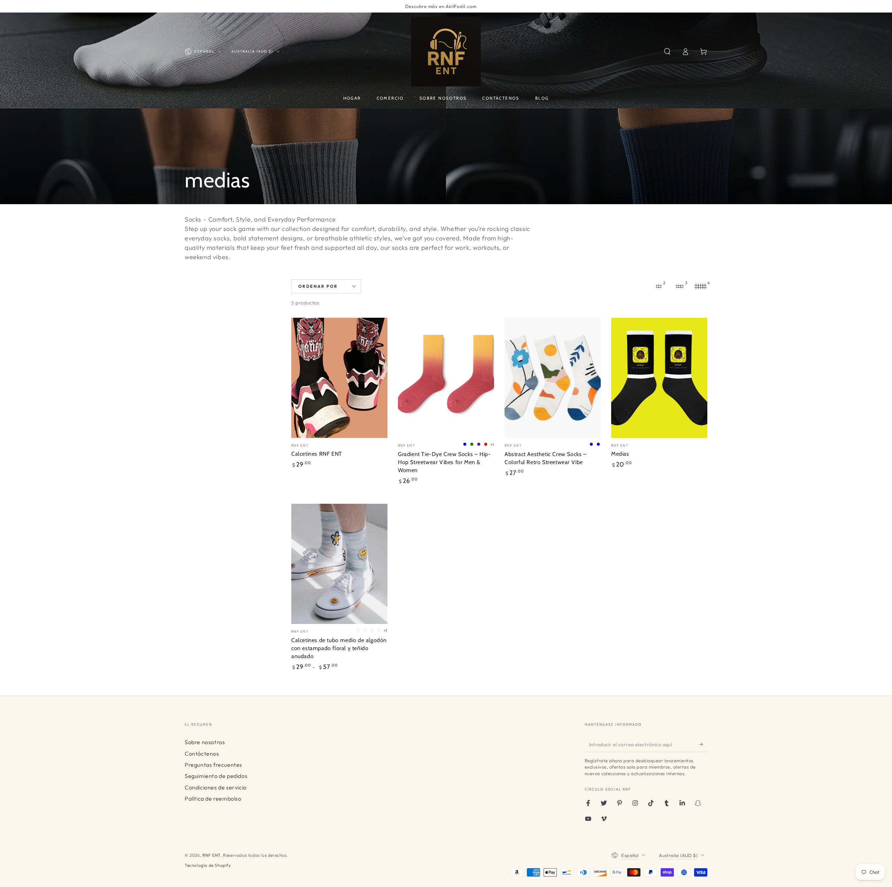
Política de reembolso (213, 798)
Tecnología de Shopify (208, 865)
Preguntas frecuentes (213, 764)
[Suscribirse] (703, 744)
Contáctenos (202, 753)
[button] (667, 51)
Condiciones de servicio (216, 787)
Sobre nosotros (205, 742)
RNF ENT (211, 855)
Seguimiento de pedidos (216, 775)
